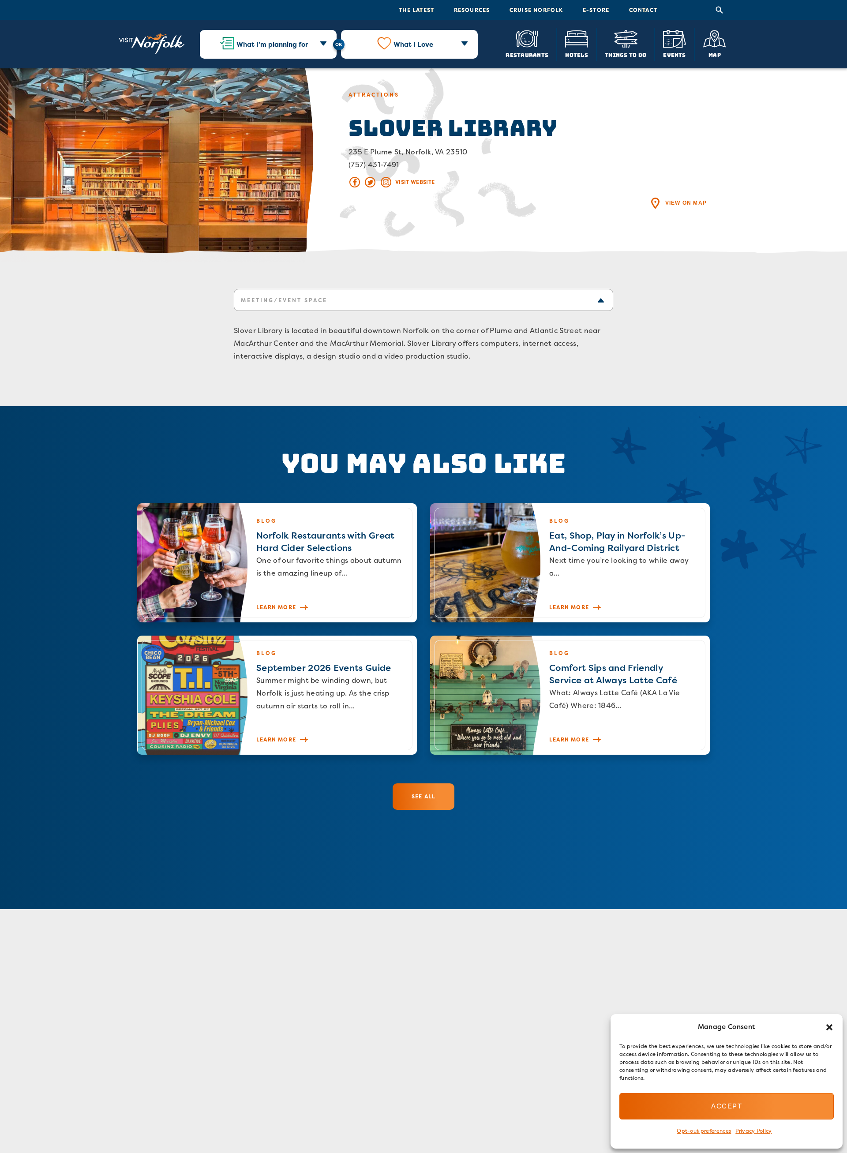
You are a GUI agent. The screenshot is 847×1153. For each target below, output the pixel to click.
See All (423, 796)
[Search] (719, 10)
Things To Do (625, 54)
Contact (643, 10)
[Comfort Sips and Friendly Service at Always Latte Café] (570, 695)
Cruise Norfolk (536, 10)
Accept (726, 1106)
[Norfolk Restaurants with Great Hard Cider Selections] (277, 562)
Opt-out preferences (704, 1130)
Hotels (576, 54)
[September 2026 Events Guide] (277, 695)
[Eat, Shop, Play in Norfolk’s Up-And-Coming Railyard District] (570, 562)
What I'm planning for (272, 44)
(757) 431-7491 (374, 164)
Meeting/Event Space (284, 300)
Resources (472, 10)
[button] (829, 1027)
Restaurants (527, 54)
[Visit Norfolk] (151, 44)
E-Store (596, 10)
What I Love (413, 44)
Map (714, 54)
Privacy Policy (753, 1130)
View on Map (686, 203)
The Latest (416, 10)
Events (674, 54)
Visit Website (415, 182)
